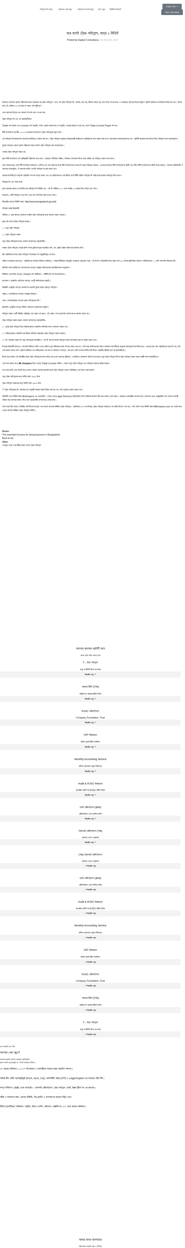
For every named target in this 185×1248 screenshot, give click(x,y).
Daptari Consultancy (88, 40)
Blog (92, 26)
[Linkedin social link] (27, 421)
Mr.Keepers (28, 396)
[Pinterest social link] (19, 421)
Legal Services (64, 396)
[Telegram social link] (34, 421)
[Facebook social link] (5, 421)
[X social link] (12, 421)
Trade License (49, 363)
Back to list (7, 438)
